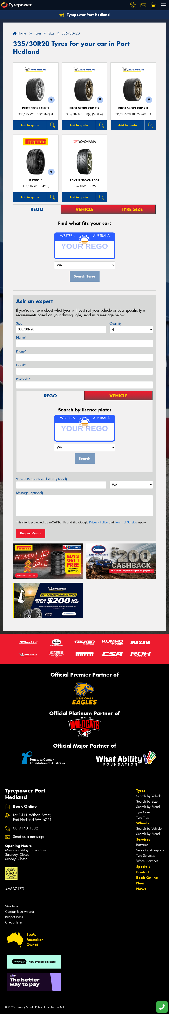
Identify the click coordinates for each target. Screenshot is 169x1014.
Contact (142, 872)
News (141, 889)
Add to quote (30, 125)
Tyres (140, 790)
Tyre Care (143, 812)
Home (21, 33)
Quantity (115, 323)
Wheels (142, 823)
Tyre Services (145, 855)
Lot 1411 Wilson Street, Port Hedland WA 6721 (32, 817)
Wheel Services (147, 861)
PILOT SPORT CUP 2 (35, 108)
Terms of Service (126, 522)
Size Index (12, 906)
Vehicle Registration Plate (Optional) (41, 479)
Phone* (21, 351)
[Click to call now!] (133, 5)
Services (143, 839)
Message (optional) (29, 493)
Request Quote (30, 533)
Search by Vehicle (149, 796)
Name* (21, 337)
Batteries (142, 845)
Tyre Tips (142, 817)
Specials (143, 866)
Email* (21, 365)
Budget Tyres (14, 917)
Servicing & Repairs (150, 850)
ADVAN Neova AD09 (84, 180)
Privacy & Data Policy (29, 1007)
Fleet (140, 883)
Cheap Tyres (13, 922)
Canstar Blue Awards (19, 911)
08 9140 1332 (25, 828)
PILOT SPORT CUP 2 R (84, 108)
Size (19, 323)
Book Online (147, 877)
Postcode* (23, 379)
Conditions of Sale (54, 1007)
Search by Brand (148, 807)
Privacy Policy (98, 522)
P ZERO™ (35, 180)
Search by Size (146, 801)
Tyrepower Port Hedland (88, 14)
